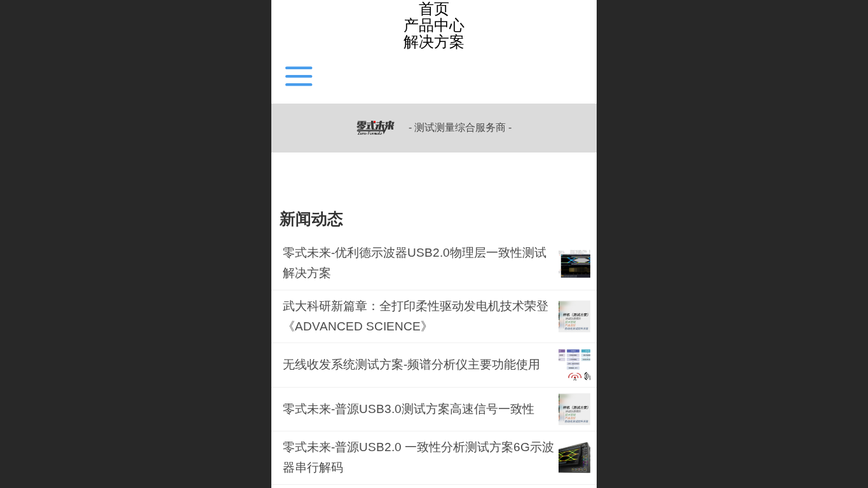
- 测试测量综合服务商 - (460, 127)
